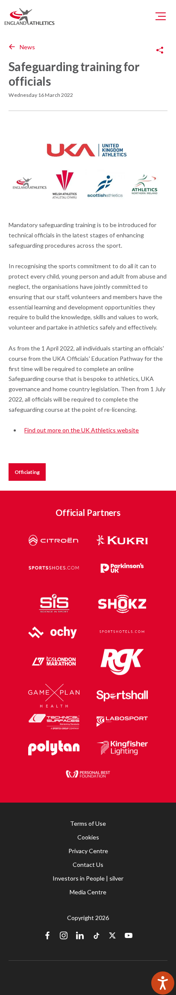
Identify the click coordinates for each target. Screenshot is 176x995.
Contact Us (88, 864)
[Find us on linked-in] (80, 936)
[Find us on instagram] (64, 936)
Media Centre (88, 892)
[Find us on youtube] (129, 936)
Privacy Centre (88, 850)
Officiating (27, 472)
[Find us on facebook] (47, 936)
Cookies (88, 837)
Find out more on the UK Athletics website (81, 430)
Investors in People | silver (88, 878)
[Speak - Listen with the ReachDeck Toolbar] (162, 983)
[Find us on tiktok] (96, 936)
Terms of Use (88, 823)
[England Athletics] (29, 16)
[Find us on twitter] (112, 936)
